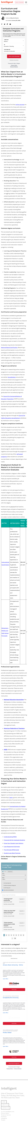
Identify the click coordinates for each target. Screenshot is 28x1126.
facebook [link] (1, 24)
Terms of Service (6, 1115)
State (3, 873)
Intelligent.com (10, 1112)
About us (5, 1105)
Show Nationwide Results (9, 890)
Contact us (5, 1107)
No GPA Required (7, 887)
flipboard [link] (7, 24)
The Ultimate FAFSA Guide (11, 850)
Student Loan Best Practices (12, 853)
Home (3, 1102)
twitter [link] (4, 24)
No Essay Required (7, 883)
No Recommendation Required (10, 885)
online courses (20, 104)
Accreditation (12, 377)
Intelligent (7, 2)
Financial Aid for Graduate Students (14, 840)
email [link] (10, 24)
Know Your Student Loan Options (13, 843)
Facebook (3, 1117)
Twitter (3, 1120)
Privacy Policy (5, 1113)
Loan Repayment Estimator (12, 846)
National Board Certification (9, 347)
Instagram (4, 1118)
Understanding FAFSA (10, 837)
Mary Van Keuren (15, 18)
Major (3, 877)
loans (11, 797)
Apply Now (22, 899)
